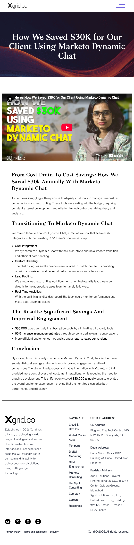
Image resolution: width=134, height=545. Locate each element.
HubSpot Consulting (75, 485)
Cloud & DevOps (74, 427)
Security (54, 531)
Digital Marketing (75, 454)
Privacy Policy (13, 531)
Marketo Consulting (75, 475)
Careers (73, 499)
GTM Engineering (76, 464)
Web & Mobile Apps (77, 437)
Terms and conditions (35, 531)
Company (74, 493)
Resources (75, 505)
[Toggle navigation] (120, 6)
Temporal (74, 445)
